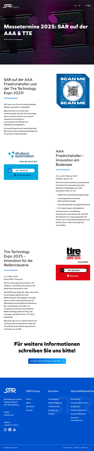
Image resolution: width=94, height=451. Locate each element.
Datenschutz (84, 447)
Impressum (76, 447)
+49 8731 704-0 (11, 425)
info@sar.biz (9, 415)
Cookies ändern (67, 447)
